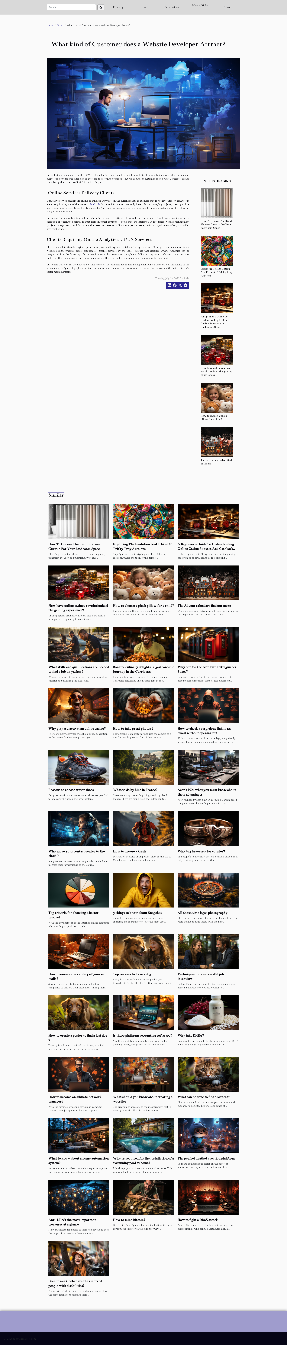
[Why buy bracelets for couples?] (208, 828)
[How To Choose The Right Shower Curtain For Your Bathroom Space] (217, 202)
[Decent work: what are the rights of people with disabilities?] (78, 1258)
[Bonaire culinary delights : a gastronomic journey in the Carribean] (143, 644)
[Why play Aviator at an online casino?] (78, 705)
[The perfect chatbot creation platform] (208, 1135)
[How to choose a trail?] (143, 828)
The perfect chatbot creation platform (206, 1158)
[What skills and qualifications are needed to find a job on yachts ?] (78, 644)
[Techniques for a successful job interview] (208, 951)
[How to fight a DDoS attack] (208, 1196)
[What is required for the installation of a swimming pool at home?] (143, 1135)
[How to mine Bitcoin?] (143, 1196)
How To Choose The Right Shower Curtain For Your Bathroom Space (216, 224)
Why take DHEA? (191, 1035)
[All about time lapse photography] (208, 889)
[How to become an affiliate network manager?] (78, 1074)
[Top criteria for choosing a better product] (78, 889)
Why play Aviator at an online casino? (77, 728)
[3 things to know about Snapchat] (143, 889)
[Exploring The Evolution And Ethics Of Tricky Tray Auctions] (217, 250)
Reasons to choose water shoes (71, 790)
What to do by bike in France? (135, 790)
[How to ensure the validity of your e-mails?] (78, 951)
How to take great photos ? (133, 728)
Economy (118, 7)
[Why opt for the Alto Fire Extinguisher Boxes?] (208, 644)
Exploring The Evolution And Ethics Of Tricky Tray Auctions (217, 272)
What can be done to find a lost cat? (204, 1097)
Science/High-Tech (200, 7)
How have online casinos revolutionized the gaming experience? (216, 371)
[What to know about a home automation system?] (78, 1135)
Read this (95, 204)
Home (50, 25)
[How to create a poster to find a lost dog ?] (78, 1012)
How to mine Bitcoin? (129, 1220)
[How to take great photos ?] (143, 705)
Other (227, 7)
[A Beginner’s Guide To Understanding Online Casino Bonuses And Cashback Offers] (217, 298)
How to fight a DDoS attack (198, 1220)
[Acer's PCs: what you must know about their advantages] (208, 767)
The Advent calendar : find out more (204, 606)
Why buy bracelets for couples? (201, 851)
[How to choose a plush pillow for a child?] (217, 397)
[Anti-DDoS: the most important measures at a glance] (78, 1196)
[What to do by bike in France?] (143, 767)
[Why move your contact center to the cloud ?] (78, 828)
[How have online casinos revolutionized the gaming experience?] (217, 349)
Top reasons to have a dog (132, 974)
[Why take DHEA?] (208, 1012)
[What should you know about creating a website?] (143, 1074)
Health (145, 7)
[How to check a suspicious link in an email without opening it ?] (208, 705)
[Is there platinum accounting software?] (143, 1012)
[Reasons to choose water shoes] (78, 767)
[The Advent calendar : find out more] (217, 441)
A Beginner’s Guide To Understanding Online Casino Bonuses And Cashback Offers (206, 548)
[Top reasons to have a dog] (143, 951)
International (172, 7)
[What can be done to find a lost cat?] (208, 1074)
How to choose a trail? (129, 851)
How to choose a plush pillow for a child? (143, 606)
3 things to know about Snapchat (137, 913)
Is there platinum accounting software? (142, 1035)
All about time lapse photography (203, 913)
